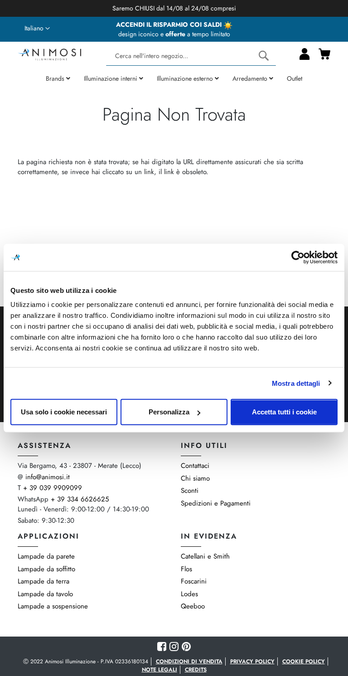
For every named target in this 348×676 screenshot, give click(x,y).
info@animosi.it (47, 477)
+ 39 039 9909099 (52, 488)
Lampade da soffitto (46, 569)
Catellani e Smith (205, 556)
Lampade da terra (43, 581)
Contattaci (195, 466)
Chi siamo (195, 478)
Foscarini (194, 581)
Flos (186, 569)
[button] (37, 29)
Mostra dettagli (296, 383)
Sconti (189, 491)
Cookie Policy (303, 661)
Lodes (189, 594)
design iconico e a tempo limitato (174, 34)
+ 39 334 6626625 (80, 499)
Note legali (159, 670)
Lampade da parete (46, 556)
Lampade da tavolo (45, 594)
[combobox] (191, 56)
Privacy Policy (252, 661)
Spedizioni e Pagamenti (216, 503)
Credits (196, 670)
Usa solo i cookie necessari (64, 412)
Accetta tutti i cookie (284, 412)
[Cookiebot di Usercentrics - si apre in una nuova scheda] (298, 257)
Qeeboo (193, 606)
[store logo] (49, 53)
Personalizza (169, 412)
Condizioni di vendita (189, 661)
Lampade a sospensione (53, 606)
